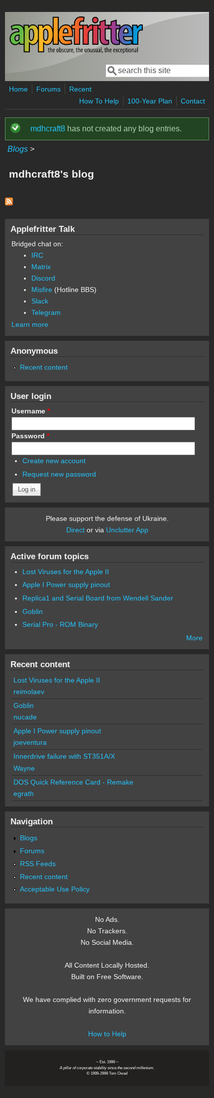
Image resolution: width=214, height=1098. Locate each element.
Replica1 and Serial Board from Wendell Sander (97, 598)
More (194, 638)
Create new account (54, 461)
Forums (48, 89)
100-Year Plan (149, 101)
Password (30, 436)
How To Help (99, 101)
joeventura (30, 742)
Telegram (46, 312)
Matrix (41, 267)
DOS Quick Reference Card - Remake (73, 782)
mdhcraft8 (47, 128)
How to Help (107, 1034)
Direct (75, 530)
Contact (193, 101)
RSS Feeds (38, 864)
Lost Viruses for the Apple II (65, 572)
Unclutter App (127, 530)
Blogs (17, 149)
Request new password (59, 474)
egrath (23, 794)
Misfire (41, 290)
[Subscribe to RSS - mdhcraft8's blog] (9, 203)
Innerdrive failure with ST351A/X (64, 756)
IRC (37, 255)
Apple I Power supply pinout (66, 585)
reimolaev (28, 692)
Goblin (32, 611)
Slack (39, 301)
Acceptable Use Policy (55, 889)
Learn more (29, 324)
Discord (43, 278)
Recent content (44, 367)
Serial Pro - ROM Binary (60, 624)
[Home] (76, 51)
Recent (80, 89)
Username (30, 411)
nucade (25, 717)
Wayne (24, 768)
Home (18, 89)
